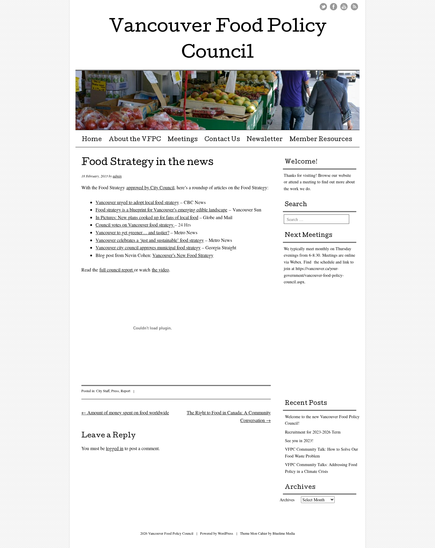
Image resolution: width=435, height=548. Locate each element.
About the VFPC (135, 140)
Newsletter (264, 140)
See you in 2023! (299, 440)
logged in (114, 448)
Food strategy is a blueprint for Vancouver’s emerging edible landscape (161, 209)
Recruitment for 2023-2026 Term (313, 432)
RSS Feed (354, 6)
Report (125, 390)
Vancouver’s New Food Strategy (182, 255)
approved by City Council (150, 187)
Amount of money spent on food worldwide (125, 412)
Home (92, 140)
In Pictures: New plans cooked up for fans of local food (147, 217)
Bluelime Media (284, 533)
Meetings (182, 140)
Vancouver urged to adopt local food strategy (137, 202)
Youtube (344, 6)
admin (117, 176)
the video (160, 269)
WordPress (225, 533)
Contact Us (222, 140)
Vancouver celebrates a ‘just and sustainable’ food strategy (150, 240)
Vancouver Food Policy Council (217, 41)
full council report (116, 269)
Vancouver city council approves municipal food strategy (148, 247)
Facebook (333, 6)
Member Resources (320, 140)
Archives (287, 499)
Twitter (323, 6)
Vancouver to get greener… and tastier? (132, 232)
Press (115, 390)
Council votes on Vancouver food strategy (135, 225)
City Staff (102, 390)
